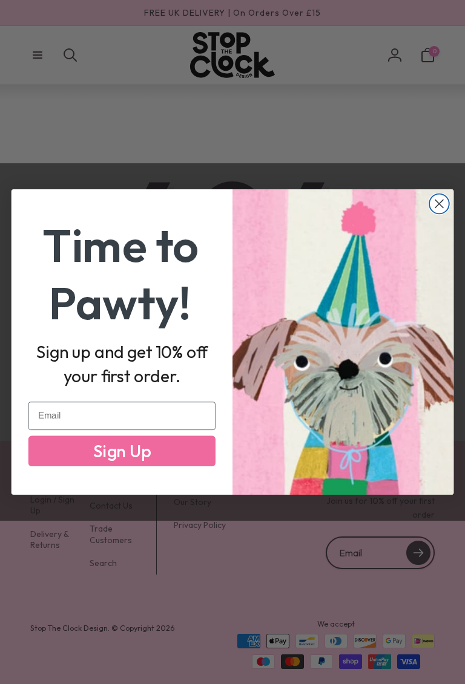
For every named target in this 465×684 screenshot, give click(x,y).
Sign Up (122, 451)
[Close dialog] (439, 204)
